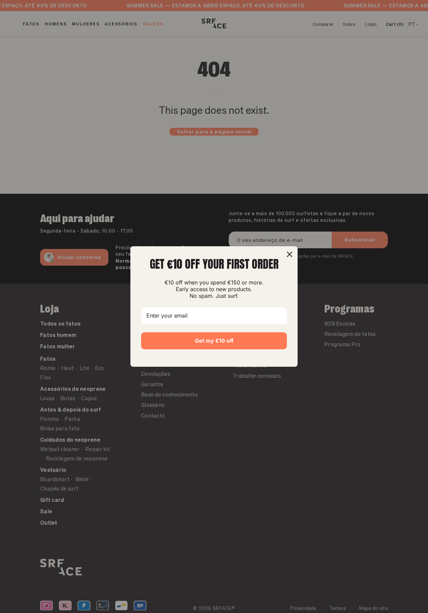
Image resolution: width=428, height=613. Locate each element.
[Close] (290, 254)
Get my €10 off (214, 340)
